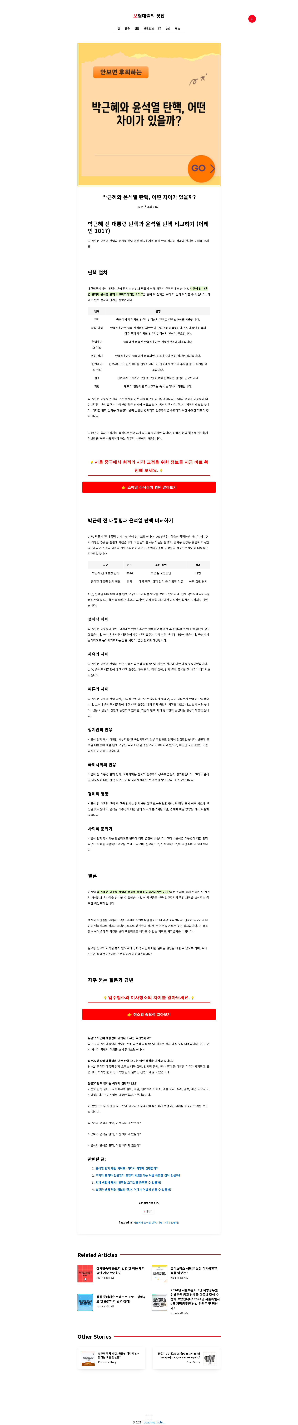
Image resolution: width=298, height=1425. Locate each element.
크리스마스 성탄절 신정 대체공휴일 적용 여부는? (194, 1270)
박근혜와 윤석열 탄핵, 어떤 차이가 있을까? (156, 1222)
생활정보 (149, 28)
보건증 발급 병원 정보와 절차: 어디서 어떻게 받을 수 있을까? (134, 1189)
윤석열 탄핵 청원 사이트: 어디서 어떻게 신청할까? (127, 1168)
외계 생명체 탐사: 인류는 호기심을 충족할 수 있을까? (129, 1182)
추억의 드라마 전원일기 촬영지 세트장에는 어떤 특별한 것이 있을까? (138, 1175)
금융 (127, 28)
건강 (137, 28)
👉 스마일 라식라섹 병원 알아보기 (149, 487)
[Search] (252, 19)
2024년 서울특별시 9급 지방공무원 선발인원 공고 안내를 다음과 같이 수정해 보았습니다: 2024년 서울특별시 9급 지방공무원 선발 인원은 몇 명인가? (195, 1299)
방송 (177, 28)
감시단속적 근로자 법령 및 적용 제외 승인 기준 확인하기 (120, 1270)
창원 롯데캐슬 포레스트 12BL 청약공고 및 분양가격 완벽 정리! (121, 1298)
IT (159, 28)
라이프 (149, 1211)
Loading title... (154, 1422)
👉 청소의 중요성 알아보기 (149, 1014)
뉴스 (168, 28)
